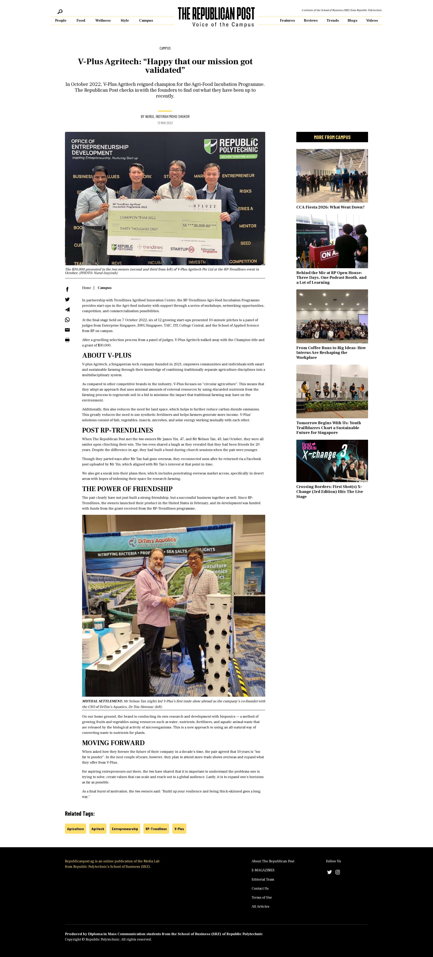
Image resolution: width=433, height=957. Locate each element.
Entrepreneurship (125, 828)
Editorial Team (263, 879)
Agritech (98, 828)
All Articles (260, 906)
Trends (333, 20)
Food (80, 20)
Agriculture (75, 828)
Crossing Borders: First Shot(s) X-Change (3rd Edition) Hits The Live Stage (329, 491)
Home (86, 288)
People (61, 20)
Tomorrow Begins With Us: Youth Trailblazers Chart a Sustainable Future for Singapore (328, 427)
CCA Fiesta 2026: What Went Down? (330, 207)
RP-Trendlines (156, 828)
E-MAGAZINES (263, 870)
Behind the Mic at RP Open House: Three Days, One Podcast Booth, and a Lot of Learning (331, 277)
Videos (372, 20)
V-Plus (179, 828)
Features (287, 20)
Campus (146, 20)
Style (125, 20)
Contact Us (260, 888)
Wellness (103, 20)
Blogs (352, 20)
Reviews (311, 20)
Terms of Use (262, 897)
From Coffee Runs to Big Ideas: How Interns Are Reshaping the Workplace (331, 352)
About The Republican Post (273, 861)
